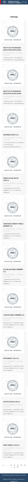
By (19, 52)
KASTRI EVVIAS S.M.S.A (11, 402)
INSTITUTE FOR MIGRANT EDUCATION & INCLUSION (12, 49)
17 (18, 465)
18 (21, 465)
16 (14, 465)
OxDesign (14, 17)
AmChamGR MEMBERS (8, 52)
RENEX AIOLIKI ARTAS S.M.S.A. (11, 179)
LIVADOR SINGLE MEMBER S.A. (14, 315)
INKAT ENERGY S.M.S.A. (11, 445)
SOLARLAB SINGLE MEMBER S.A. (13, 271)
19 (24, 465)
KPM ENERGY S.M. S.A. (11, 358)
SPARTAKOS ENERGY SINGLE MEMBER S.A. (13, 225)
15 (11, 465)
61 (14, 467)
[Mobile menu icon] (26, 2)
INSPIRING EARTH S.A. (11, 135)
